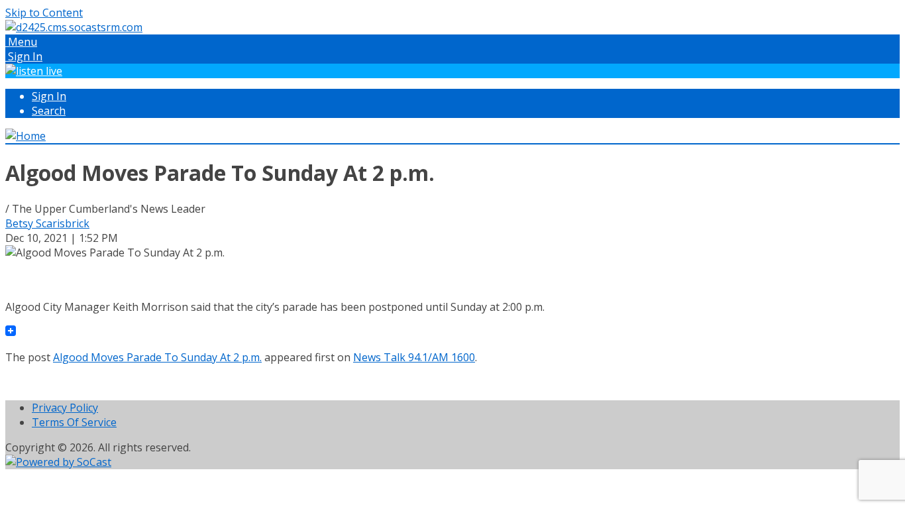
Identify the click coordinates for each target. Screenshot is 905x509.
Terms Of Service (74, 422)
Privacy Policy (65, 407)
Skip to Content (44, 12)
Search (49, 110)
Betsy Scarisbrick (47, 223)
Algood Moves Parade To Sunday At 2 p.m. (157, 357)
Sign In (49, 96)
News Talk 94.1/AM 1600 (414, 357)
